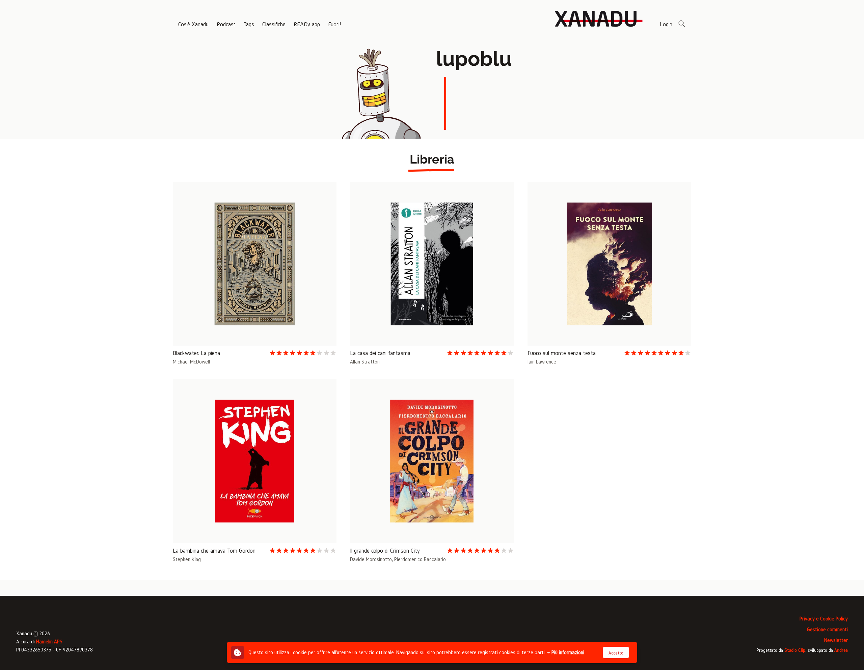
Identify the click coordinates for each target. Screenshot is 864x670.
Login (666, 24)
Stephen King (187, 559)
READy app (307, 24)
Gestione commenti (827, 629)
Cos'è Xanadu (193, 24)
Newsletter (836, 640)
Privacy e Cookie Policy (824, 618)
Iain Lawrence (542, 362)
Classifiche (274, 24)
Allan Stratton (365, 362)
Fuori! (334, 24)
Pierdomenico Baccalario (420, 559)
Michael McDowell (191, 362)
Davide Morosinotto (371, 559)
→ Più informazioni (565, 652)
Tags (248, 24)
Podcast (226, 24)
